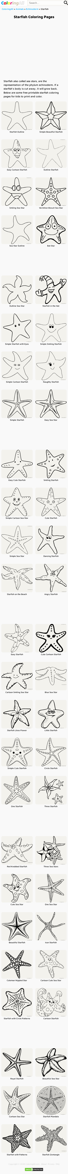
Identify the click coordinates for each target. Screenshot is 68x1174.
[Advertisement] (34, 49)
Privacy (51, 1164)
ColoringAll (7, 9)
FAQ (58, 1164)
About (44, 1164)
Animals (20, 9)
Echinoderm (32, 9)
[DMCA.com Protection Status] (34, 1170)
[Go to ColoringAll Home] (12, 3)
